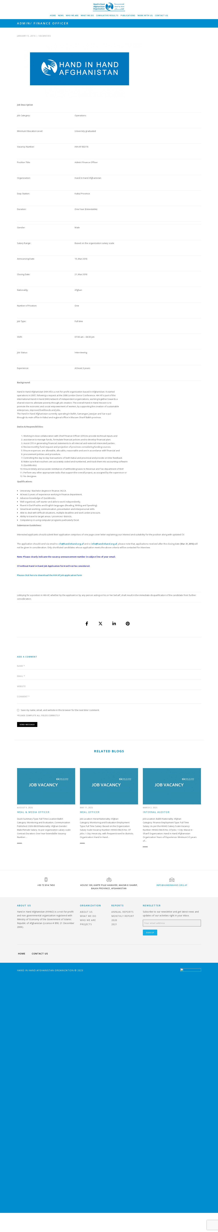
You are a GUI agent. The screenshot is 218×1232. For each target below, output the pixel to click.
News (61, 15)
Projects (86, 924)
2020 (114, 920)
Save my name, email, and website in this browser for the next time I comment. (60, 710)
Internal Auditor (156, 812)
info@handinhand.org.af (104, 543)
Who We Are (72, 15)
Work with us (145, 15)
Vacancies (45, 36)
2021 (114, 924)
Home (53, 15)
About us (86, 911)
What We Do (87, 15)
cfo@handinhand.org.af (71, 543)
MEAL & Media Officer (33, 812)
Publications (128, 15)
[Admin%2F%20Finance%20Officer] (87, 624)
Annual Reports (122, 911)
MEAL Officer (90, 812)
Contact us (161, 15)
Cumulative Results (107, 15)
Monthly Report (122, 915)
